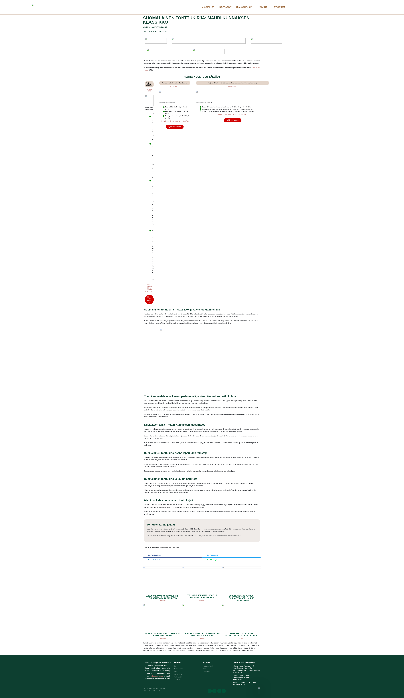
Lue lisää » (163, 600)
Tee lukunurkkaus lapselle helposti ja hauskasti (202, 596)
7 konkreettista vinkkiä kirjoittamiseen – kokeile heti (241, 634)
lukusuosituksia (157, 676)
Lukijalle (262, 7)
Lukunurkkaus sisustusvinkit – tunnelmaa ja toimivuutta (163, 597)
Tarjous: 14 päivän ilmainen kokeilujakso (174, 83)
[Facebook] (210, 691)
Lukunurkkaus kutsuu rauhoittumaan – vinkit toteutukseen (241, 598)
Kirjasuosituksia (244, 7)
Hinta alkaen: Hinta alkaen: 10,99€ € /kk (232, 114)
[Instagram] (219, 691)
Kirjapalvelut (224, 7)
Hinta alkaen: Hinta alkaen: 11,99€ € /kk (174, 121)
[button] (172, 555)
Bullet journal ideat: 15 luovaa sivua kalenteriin (162, 634)
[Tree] (224, 691)
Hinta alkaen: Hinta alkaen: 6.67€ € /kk (149, 288)
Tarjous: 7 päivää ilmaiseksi (149, 84)
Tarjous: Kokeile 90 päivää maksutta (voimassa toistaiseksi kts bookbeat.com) (233, 83)
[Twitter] (214, 691)
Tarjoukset (279, 7)
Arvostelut (208, 7)
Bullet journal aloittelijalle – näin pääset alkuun (202, 634)
